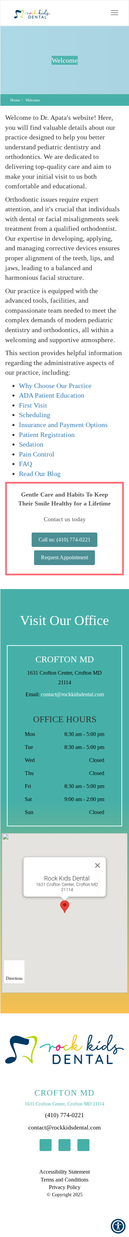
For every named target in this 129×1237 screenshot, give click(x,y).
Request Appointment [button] (64, 557)
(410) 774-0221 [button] (64, 1115)
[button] (28, 13)
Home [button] (15, 100)
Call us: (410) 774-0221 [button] (64, 539)
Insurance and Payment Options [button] (63, 424)
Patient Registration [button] (47, 434)
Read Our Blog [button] (40, 473)
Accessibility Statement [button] (64, 1172)
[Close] (97, 865)
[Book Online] (78, 12)
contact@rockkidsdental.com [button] (72, 694)
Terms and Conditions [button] (64, 1180)
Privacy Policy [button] (64, 1187)
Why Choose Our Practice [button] (55, 385)
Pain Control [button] (36, 454)
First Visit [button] (33, 405)
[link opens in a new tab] (46, 1145)
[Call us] (92, 12)
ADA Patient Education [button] (51, 395)
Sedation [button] (31, 444)
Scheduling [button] (34, 414)
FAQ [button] (25, 463)
